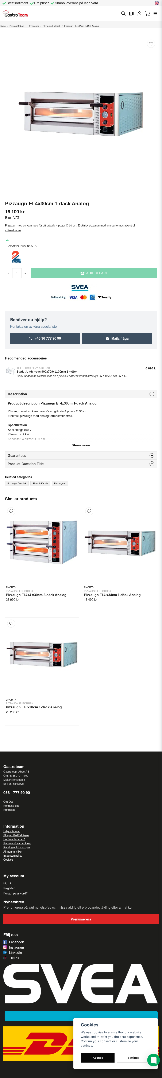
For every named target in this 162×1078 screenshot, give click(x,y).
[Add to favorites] (131, 13)
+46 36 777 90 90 (48, 338)
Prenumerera (81, 919)
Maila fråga (120, 338)
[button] (156, 3)
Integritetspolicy (12, 855)
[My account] (139, 13)
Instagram (16, 947)
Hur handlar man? (14, 839)
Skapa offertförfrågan (16, 835)
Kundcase (9, 810)
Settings (133, 1057)
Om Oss (8, 802)
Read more (14, 230)
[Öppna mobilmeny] (155, 13)
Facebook (16, 941)
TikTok (14, 957)
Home (3, 26)
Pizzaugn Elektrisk (51, 26)
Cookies (8, 859)
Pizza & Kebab (16, 26)
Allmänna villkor (12, 851)
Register (9, 888)
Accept (98, 1057)
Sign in (7, 883)
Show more (81, 445)
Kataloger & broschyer (16, 847)
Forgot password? (15, 893)
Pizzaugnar (33, 26)
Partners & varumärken (17, 843)
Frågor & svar (11, 831)
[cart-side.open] (147, 13)
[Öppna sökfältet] (123, 13)
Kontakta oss (11, 806)
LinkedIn (15, 952)
